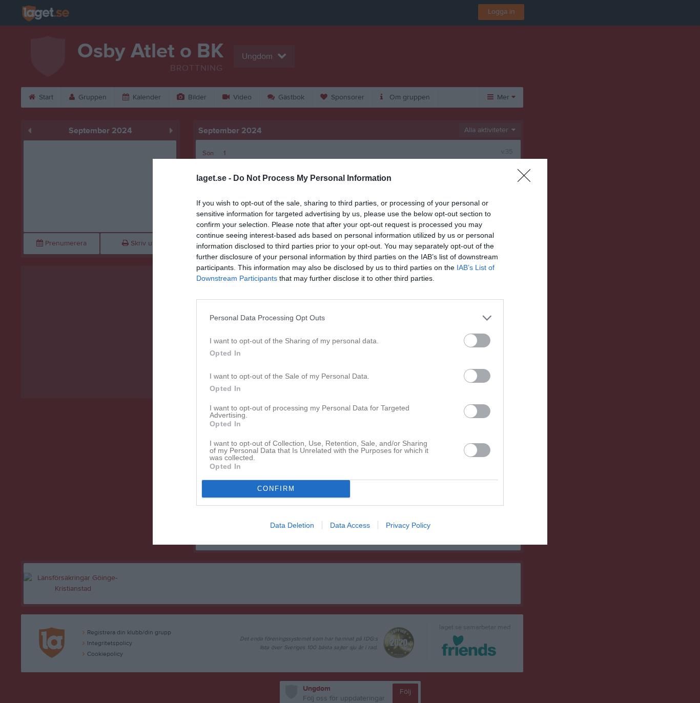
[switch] (477, 340)
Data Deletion (292, 525)
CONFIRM (276, 488)
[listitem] (350, 318)
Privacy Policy (408, 525)
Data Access (350, 525)
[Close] (527, 179)
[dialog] (350, 352)
